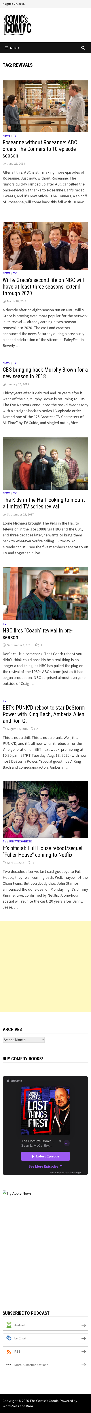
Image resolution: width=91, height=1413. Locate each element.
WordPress (11, 1406)
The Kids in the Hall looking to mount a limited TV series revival (44, 503)
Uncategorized (20, 841)
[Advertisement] (45, 966)
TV (15, 135)
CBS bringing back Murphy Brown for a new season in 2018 (45, 373)
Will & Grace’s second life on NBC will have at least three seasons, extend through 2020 (43, 287)
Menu (14, 48)
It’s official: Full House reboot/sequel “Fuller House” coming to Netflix (42, 851)
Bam (29, 1406)
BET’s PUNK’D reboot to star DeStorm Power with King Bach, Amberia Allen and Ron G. (44, 714)
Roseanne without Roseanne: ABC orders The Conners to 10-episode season (40, 149)
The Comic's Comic (44, 1400)
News (6, 135)
